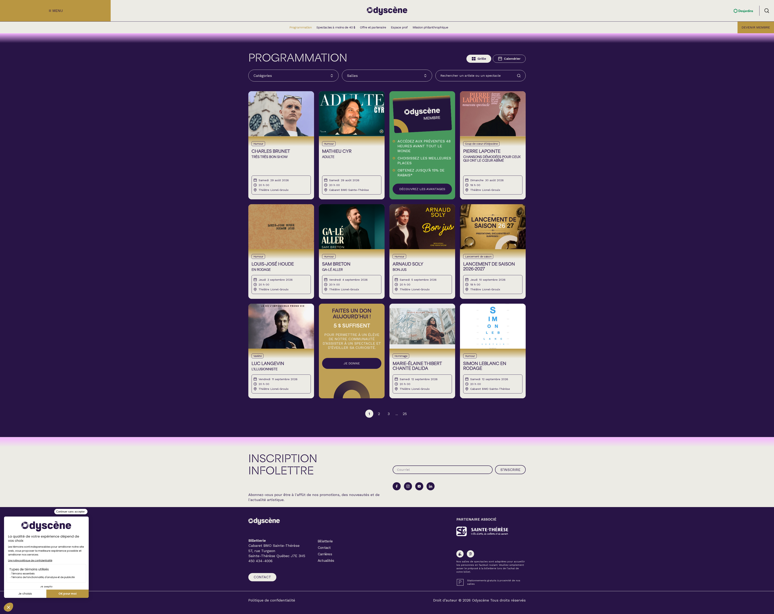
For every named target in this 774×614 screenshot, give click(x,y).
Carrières (325, 554)
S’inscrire (510, 470)
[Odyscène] (264, 521)
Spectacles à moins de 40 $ (335, 27)
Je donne (352, 363)
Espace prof (399, 27)
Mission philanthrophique (430, 27)
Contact (262, 577)
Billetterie (325, 541)
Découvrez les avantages (422, 189)
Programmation (300, 27)
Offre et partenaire (373, 27)
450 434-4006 (260, 561)
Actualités (326, 560)
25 (405, 414)
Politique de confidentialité (271, 600)
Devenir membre (756, 27)
